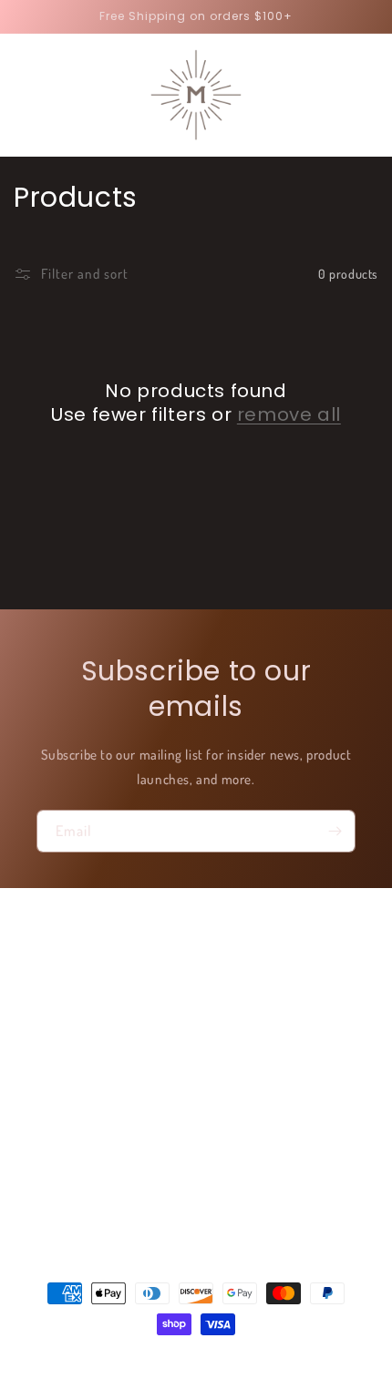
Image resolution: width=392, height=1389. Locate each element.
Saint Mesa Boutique (174, 1357)
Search (55, 970)
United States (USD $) (187, 1226)
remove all (289, 414)
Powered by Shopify (250, 1357)
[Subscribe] (335, 831)
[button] (23, 95)
